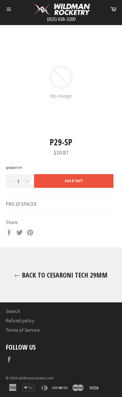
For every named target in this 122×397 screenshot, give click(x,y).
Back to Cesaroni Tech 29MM (64, 275)
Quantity (14, 168)
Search (13, 311)
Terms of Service (23, 330)
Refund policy (20, 320)
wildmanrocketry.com (36, 378)
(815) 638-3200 (61, 19)
